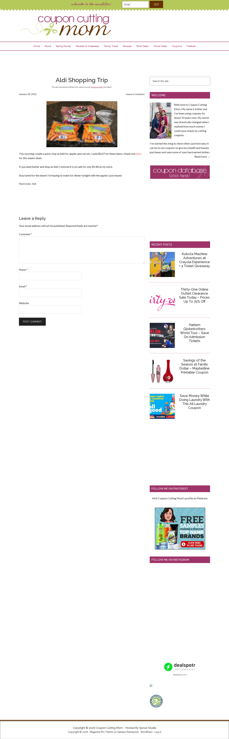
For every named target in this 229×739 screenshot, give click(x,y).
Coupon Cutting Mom (65, 25)
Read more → (202, 156)
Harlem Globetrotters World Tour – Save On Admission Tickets (194, 333)
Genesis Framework (128, 732)
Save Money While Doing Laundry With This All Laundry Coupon (194, 402)
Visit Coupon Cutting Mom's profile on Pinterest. (180, 498)
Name (23, 269)
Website (24, 303)
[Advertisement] (114, 61)
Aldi (34, 183)
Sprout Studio (147, 727)
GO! (156, 4)
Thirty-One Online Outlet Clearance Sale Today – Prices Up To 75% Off (194, 295)
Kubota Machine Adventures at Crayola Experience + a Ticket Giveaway (194, 260)
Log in (157, 732)
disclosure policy (97, 87)
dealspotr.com (180, 674)
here (138, 153)
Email (23, 286)
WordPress (146, 732)
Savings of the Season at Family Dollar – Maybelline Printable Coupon (194, 366)
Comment (25, 234)
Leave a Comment (135, 94)
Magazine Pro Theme (101, 732)
